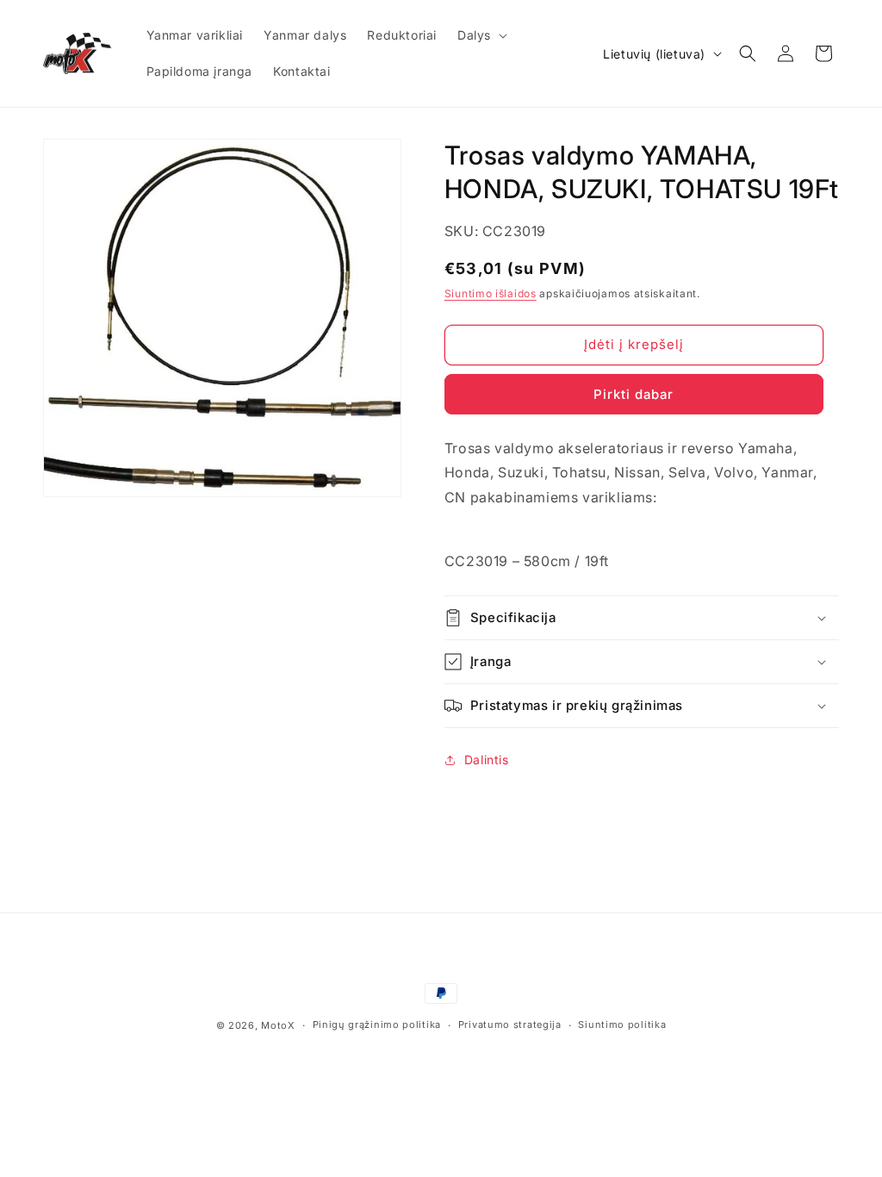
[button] (480, 35)
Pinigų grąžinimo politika (377, 1024)
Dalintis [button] (486, 759)
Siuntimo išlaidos (490, 293)
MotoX (278, 1025)
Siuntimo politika (622, 1024)
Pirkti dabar (633, 394)
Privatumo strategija (510, 1024)
